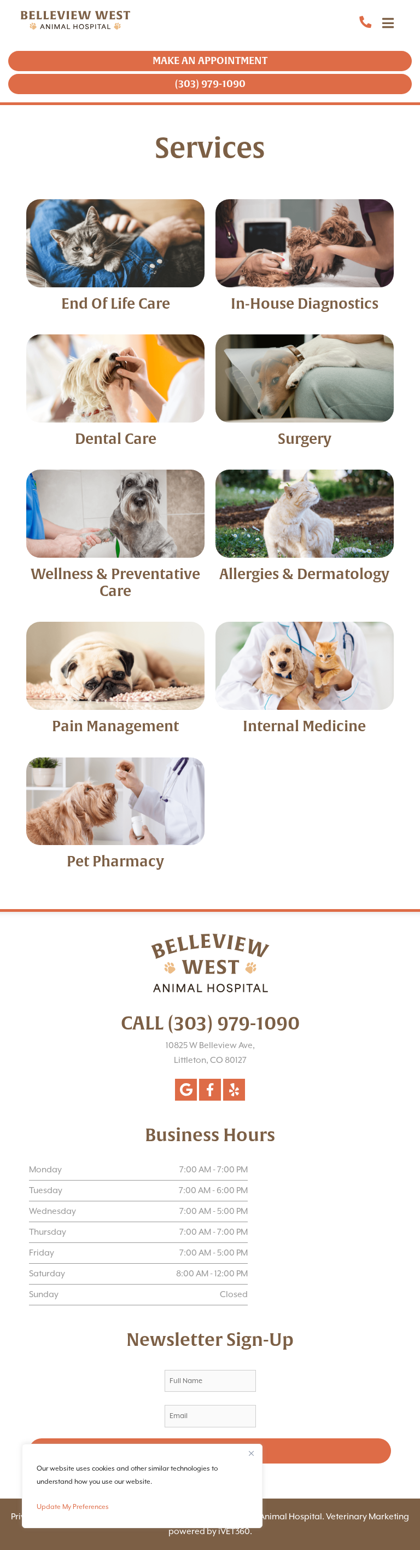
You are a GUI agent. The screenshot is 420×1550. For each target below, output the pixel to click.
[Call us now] (343, 22)
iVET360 (234, 1531)
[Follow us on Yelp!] (234, 1090)
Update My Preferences (73, 1507)
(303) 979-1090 (189, 83)
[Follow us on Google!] (186, 1090)
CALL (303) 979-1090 (210, 1023)
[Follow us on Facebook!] (210, 1090)
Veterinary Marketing (367, 1517)
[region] (142, 1486)
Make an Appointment (189, 60)
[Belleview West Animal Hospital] (54, 23)
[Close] (251, 1453)
